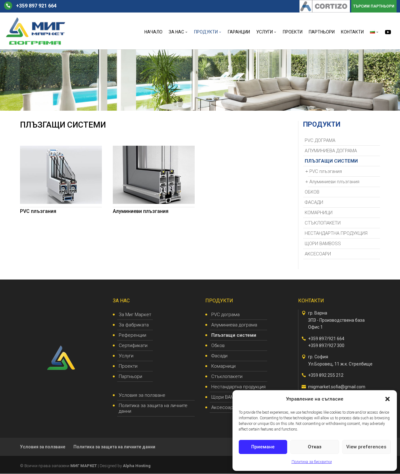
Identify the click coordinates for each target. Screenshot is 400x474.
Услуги (264, 32)
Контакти (352, 32)
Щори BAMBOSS (323, 243)
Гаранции (239, 32)
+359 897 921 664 (36, 6)
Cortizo (339, 6)
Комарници (318, 212)
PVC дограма (320, 140)
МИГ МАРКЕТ (83, 465)
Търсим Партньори (373, 6)
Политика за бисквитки (312, 462)
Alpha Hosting (137, 465)
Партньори (322, 32)
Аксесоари (318, 254)
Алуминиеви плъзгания (140, 211)
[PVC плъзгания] (61, 175)
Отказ (315, 447)
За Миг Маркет (135, 314)
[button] (387, 399)
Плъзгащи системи (331, 161)
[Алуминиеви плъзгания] (154, 175)
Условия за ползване (142, 395)
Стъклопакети (323, 223)
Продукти (206, 32)
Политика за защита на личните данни (153, 408)
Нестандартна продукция (336, 233)
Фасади (314, 202)
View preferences (366, 447)
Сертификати (133, 345)
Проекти (292, 32)
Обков (312, 192)
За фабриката (134, 325)
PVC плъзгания (38, 211)
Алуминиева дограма (331, 151)
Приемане (263, 447)
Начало (153, 32)
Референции (132, 335)
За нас (176, 32)
